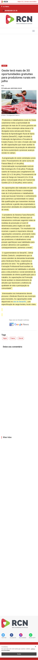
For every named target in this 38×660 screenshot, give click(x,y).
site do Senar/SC (19, 302)
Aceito (19, 654)
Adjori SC (20, 1)
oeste (4, 66)
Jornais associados (30, 1)
